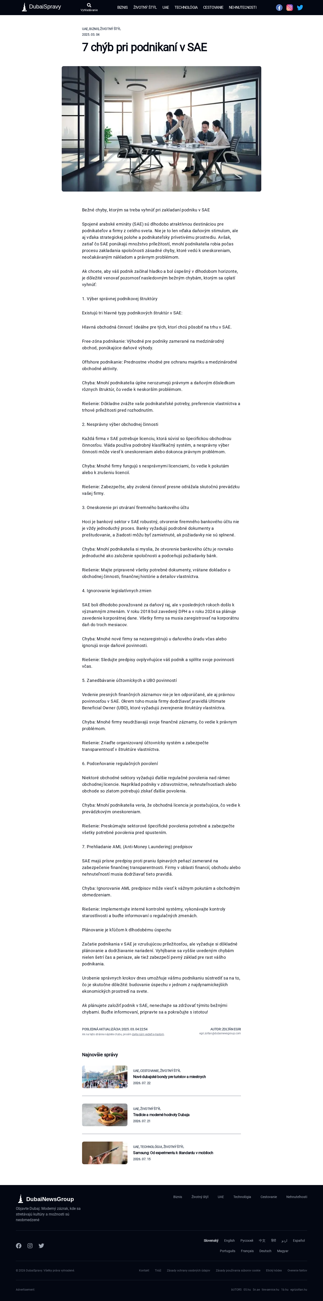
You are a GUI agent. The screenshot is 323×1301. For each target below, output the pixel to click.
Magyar (282, 1251)
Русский (246, 1240)
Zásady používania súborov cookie (238, 1270)
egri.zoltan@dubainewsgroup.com (220, 1033)
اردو (284, 1240)
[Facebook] (19, 1246)
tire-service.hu (270, 1289)
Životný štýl (145, 7)
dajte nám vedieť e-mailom (148, 1034)
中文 (262, 1240)
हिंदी (273, 1240)
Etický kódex (274, 1270)
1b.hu (284, 1289)
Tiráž (158, 1270)
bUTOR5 (236, 1289)
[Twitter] (41, 1246)
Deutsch (265, 1251)
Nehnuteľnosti (242, 7)
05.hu (247, 1289)
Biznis (122, 7)
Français (247, 1251)
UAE (165, 7)
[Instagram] (30, 1246)
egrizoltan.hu (298, 1289)
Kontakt (144, 1270)
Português (227, 1251)
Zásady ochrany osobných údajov (188, 1270)
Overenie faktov (297, 1270)
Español (299, 1240)
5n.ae (256, 1289)
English (229, 1240)
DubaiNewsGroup (50, 1199)
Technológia (186, 7)
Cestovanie (213, 7)
